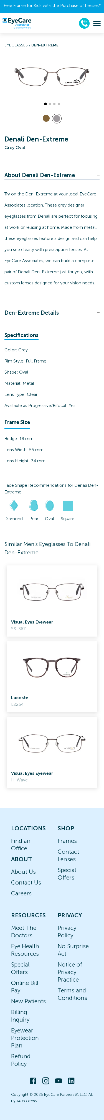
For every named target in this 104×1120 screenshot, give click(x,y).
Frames (67, 840)
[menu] (97, 23)
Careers (21, 893)
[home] (17, 23)
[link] (52, 601)
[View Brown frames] (46, 118)
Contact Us (26, 882)
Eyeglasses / (17, 45)
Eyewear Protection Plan (25, 1038)
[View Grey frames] (57, 118)
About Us (23, 871)
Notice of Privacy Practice (70, 972)
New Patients (28, 1001)
